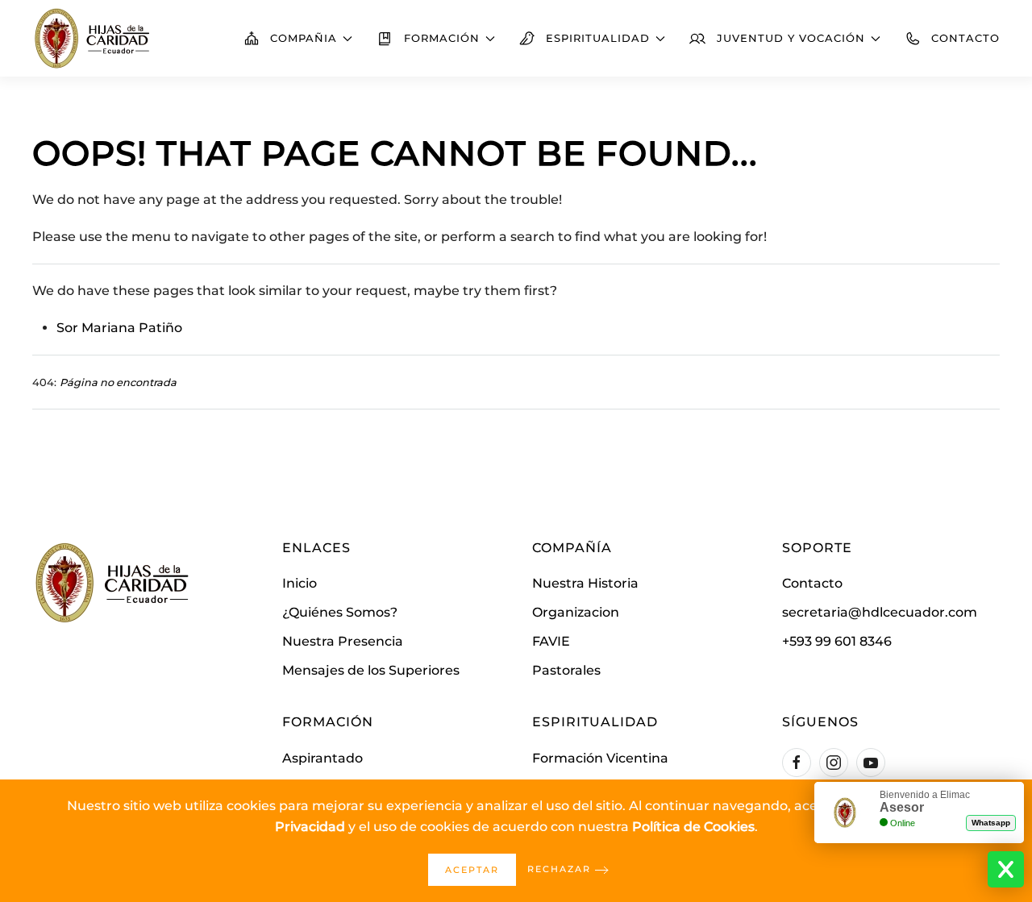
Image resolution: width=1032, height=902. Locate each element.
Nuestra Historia (585, 583)
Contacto (965, 37)
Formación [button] (442, 37)
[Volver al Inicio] (92, 38)
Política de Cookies (693, 826)
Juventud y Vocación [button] (791, 37)
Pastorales (566, 670)
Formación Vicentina (600, 758)
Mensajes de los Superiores (371, 670)
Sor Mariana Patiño (119, 327)
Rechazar (559, 869)
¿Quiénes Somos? (339, 612)
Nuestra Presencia (342, 641)
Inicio (299, 583)
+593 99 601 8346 (837, 641)
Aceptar (472, 869)
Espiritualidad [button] (598, 37)
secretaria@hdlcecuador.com (879, 612)
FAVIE (551, 641)
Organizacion (575, 612)
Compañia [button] (303, 37)
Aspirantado (322, 758)
